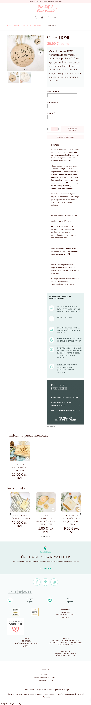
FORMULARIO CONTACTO (65, 656)
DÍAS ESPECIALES (20, 26)
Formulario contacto (45, 680)
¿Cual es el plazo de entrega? (65, 397)
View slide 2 (27, 69)
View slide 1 (24, 69)
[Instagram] (54, 582)
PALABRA (52, 102)
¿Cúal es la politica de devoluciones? (61, 403)
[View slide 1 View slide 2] (25, 53)
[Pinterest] (45, 582)
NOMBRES (53, 91)
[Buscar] (35, 17)
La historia (65, 612)
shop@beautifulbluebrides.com (65, 654)
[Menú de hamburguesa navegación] (55, 17)
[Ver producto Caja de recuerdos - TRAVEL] (20, 451)
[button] (48, 129)
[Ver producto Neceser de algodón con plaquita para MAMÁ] (71, 502)
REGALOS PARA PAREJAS (35, 26)
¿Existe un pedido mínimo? (63, 410)
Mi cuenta (26, 641)
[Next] (40, 53)
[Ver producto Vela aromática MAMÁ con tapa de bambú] (46, 502)
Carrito (26, 646)
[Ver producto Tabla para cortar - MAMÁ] (20, 502)
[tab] (65, 397)
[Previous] (10, 514)
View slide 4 (49, 536)
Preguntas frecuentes (65, 615)
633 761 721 (65, 652)
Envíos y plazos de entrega (26, 644)
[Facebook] (37, 582)
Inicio (9, 26)
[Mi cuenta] (42, 17)
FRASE (51, 113)
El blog (65, 617)
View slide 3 (46, 536)
